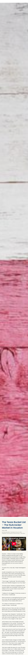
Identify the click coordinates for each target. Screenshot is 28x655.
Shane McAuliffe (6, 532)
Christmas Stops (16, 533)
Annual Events (9, 533)
